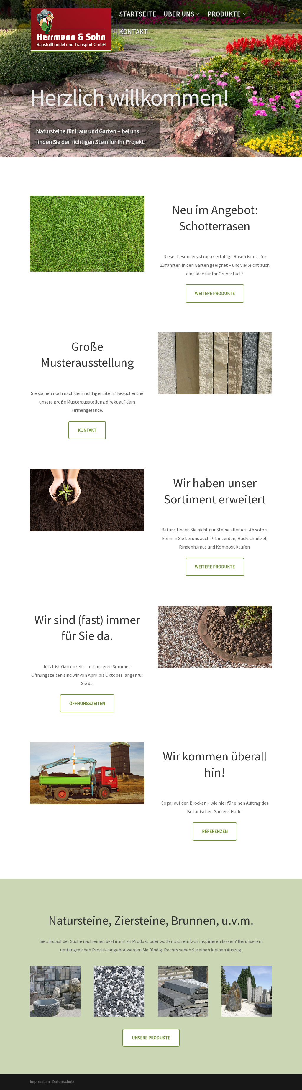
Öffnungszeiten (87, 703)
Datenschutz (63, 1081)
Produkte (224, 15)
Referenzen (215, 831)
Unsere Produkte (151, 1037)
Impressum (40, 1081)
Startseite (137, 15)
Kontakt (133, 32)
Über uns (179, 15)
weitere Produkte (215, 293)
